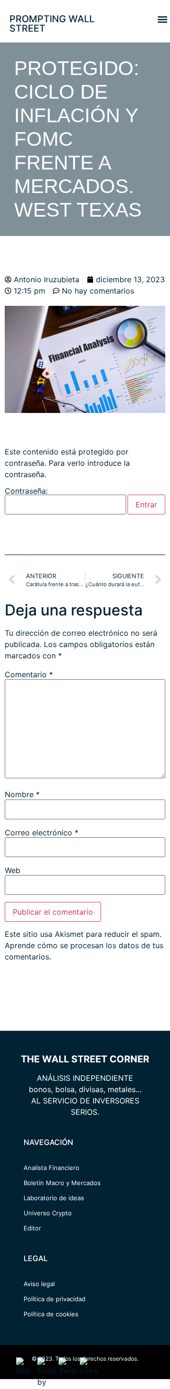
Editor (32, 1228)
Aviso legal (39, 1284)
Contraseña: (26, 491)
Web (12, 870)
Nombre (22, 794)
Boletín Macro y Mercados (62, 1183)
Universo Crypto (48, 1213)
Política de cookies (51, 1314)
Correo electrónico (41, 832)
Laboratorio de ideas (54, 1198)
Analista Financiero (51, 1167)
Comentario (29, 674)
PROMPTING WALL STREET (51, 23)
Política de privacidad (54, 1299)
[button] (162, 19)
